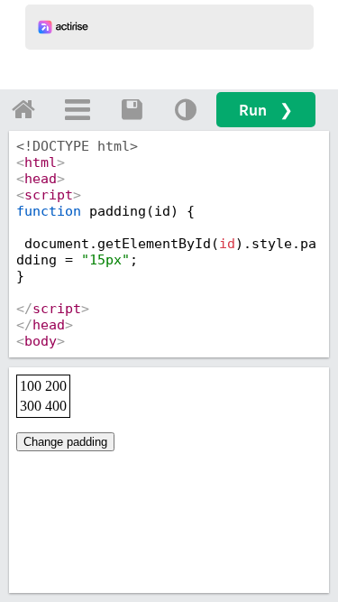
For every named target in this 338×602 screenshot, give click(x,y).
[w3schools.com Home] (23, 109)
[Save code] (131, 109)
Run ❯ (266, 109)
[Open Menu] (77, 109)
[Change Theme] (185, 109)
